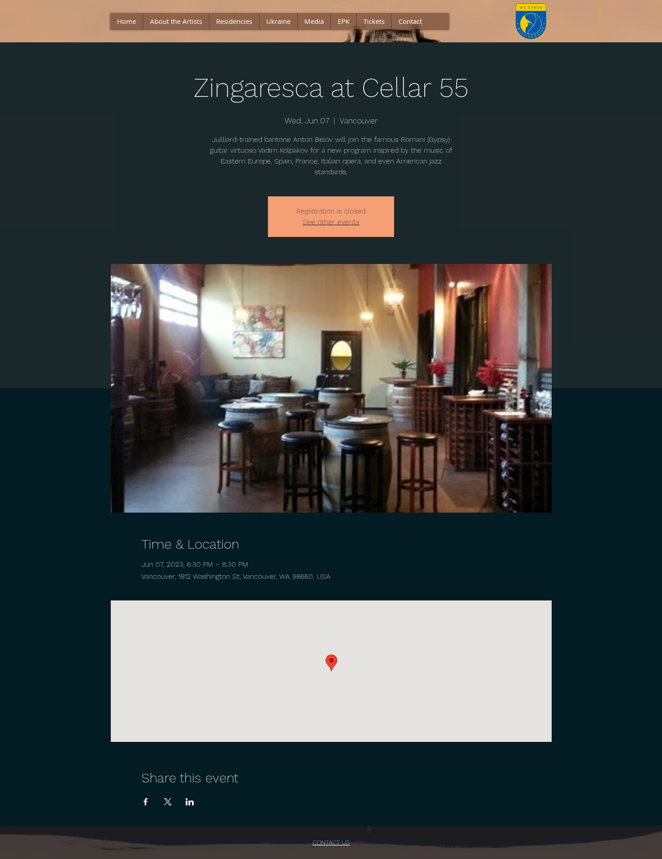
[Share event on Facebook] (145, 801)
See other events (331, 222)
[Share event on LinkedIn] (190, 801)
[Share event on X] (167, 801)
